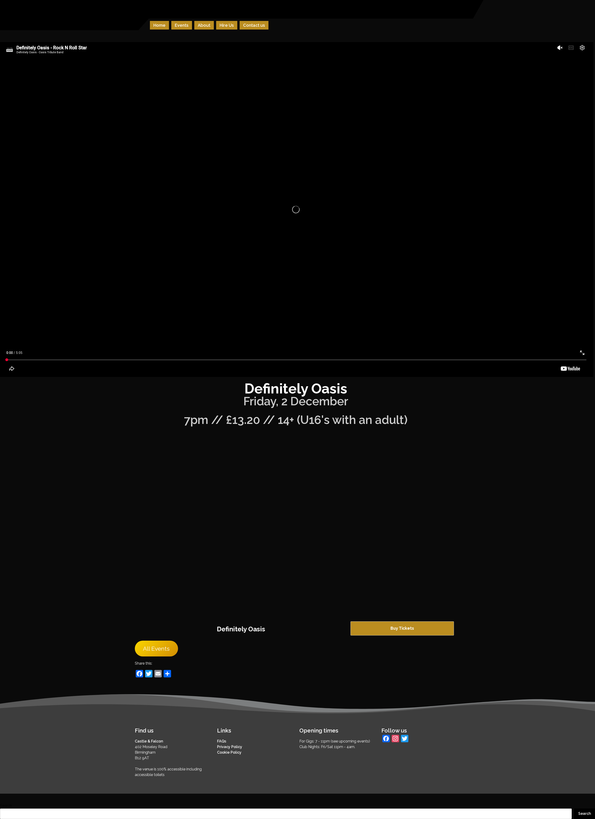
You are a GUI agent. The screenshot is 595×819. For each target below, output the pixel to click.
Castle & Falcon (149, 741)
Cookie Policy (229, 752)
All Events (156, 648)
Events (181, 25)
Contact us (254, 25)
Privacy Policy (229, 747)
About (204, 25)
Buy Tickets (402, 628)
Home (159, 25)
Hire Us (227, 25)
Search (6, 805)
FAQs (221, 741)
